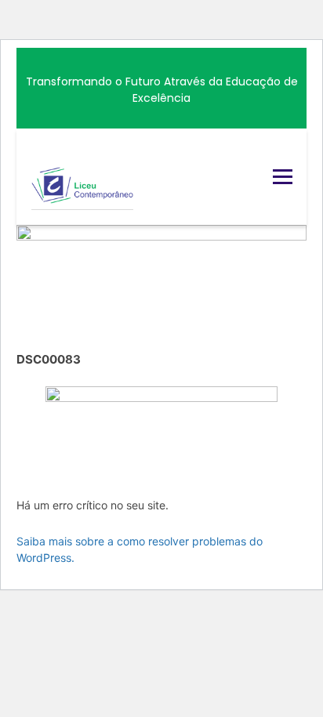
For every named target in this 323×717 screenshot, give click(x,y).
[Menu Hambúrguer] (282, 176)
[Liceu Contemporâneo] (82, 176)
